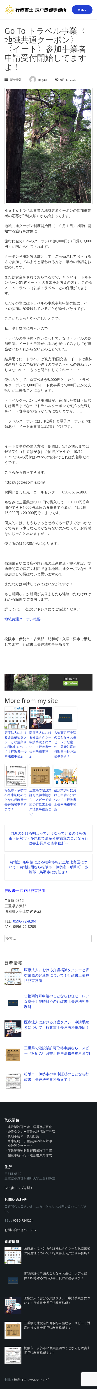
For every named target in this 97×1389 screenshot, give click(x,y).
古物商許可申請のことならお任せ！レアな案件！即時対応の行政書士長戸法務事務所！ (65, 744)
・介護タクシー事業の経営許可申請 (30, 1131)
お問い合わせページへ (20, 1230)
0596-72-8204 (24, 921)
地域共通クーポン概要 (23, 619)
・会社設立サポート (19, 1146)
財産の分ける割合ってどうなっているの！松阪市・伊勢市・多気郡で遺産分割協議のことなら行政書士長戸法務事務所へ (48, 838)
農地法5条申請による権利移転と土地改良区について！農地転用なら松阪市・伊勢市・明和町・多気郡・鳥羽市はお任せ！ (48, 867)
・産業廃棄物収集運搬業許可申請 (28, 1150)
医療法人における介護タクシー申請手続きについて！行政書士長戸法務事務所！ (40, 744)
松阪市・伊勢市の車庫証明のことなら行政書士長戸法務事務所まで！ (16, 799)
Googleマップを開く (19, 1188)
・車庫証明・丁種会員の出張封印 (28, 1141)
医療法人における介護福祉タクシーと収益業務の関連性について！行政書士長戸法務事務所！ (16, 744)
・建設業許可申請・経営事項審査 (28, 1127)
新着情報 (16, 79)
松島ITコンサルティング (31, 1380)
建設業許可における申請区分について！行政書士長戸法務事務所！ (65, 799)
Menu (82, 9)
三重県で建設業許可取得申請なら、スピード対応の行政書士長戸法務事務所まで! (40, 802)
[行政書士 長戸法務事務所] (36, 9)
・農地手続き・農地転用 (22, 1136)
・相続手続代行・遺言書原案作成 (28, 1155)
